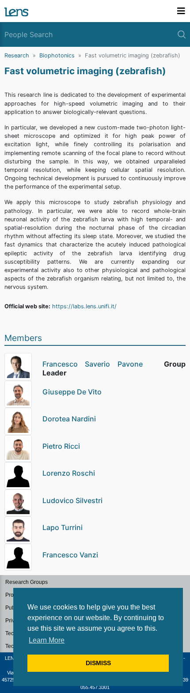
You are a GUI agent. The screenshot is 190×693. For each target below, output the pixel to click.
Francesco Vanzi (70, 554)
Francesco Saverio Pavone (92, 364)
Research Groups (26, 582)
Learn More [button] (47, 640)
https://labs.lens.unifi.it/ (84, 306)
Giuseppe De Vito (72, 391)
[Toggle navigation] (181, 11)
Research (16, 55)
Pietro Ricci (61, 446)
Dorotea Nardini (69, 418)
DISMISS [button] (98, 662)
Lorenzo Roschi (68, 473)
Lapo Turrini (62, 527)
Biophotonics (57, 55)
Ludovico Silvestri (72, 500)
